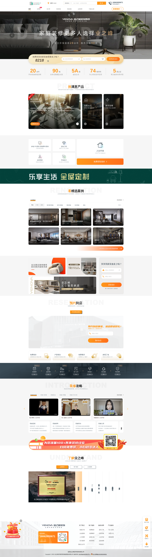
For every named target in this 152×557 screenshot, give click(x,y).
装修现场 (58, 9)
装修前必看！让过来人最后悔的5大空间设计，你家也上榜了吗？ (39, 426)
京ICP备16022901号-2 (84, 554)
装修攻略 (69, 9)
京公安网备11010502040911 (100, 554)
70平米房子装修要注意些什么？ (37, 428)
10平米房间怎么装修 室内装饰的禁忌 (84, 430)
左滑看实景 (101, 430)
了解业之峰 (91, 9)
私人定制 (111, 529)
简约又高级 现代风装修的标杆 (105, 426)
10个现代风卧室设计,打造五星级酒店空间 (39, 430)
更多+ (119, 205)
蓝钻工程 (101, 529)
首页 (29, 9)
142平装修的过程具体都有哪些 (83, 426)
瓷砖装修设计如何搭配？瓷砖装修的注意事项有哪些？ (62, 430)
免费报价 (91, 529)
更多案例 (119, 200)
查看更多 (121, 427)
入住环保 (101, 537)
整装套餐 (111, 537)
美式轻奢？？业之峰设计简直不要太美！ (107, 428)
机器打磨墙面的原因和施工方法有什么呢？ (61, 428)
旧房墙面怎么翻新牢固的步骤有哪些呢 (84, 428)
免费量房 (91, 533)
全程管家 (101, 533)
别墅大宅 (111, 533)
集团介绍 (82, 529)
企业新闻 (82, 533)
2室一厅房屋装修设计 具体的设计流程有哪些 (62, 426)
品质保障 (80, 9)
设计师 (48, 9)
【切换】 (55, 3)
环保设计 (101, 544)
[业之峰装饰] (36, 3)
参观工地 (91, 537)
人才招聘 (82, 537)
